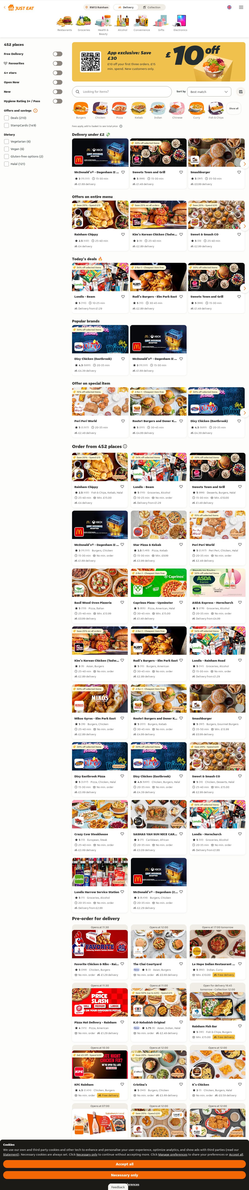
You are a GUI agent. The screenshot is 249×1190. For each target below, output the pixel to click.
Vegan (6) (17, 149)
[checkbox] (81, 110)
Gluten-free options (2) (27, 156)
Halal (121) (18, 164)
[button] (18, 7)
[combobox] (126, 91)
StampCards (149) (23, 125)
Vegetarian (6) (21, 141)
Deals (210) (18, 118)
